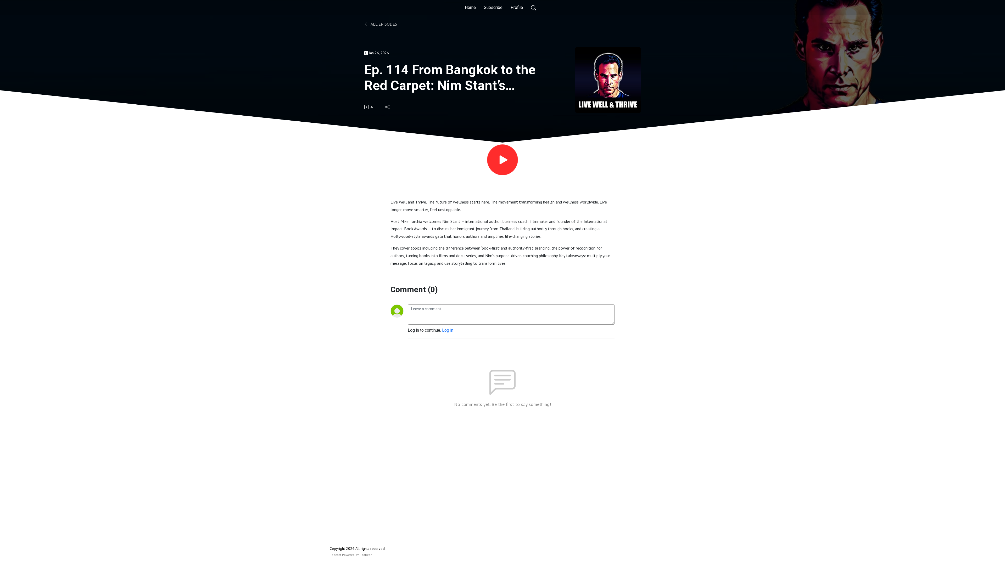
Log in (447, 330)
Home (470, 7)
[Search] (533, 7)
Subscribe (493, 7)
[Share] (388, 107)
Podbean (366, 555)
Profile (517, 7)
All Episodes (383, 24)
